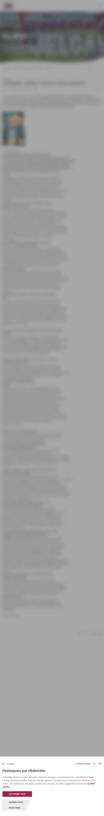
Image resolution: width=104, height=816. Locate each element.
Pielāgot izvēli (16, 802)
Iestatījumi (10, 764)
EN (100, 763)
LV (94, 763)
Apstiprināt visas (17, 794)
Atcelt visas (14, 808)
